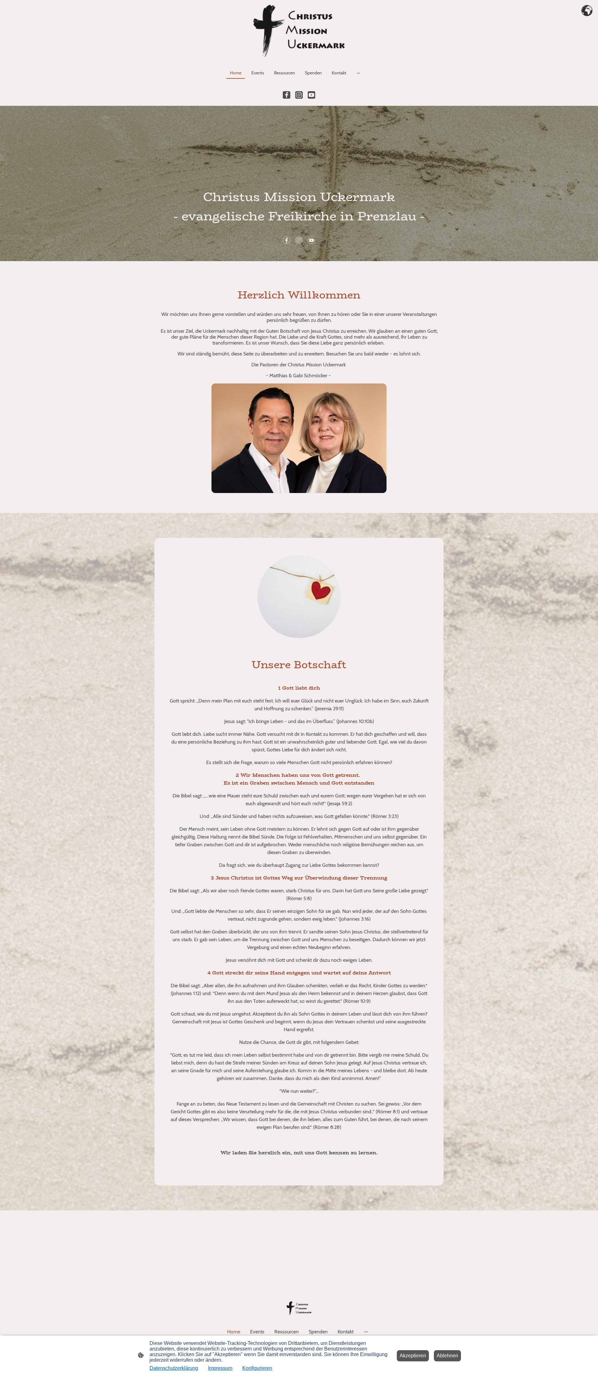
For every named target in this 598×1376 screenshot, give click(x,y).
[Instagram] (299, 95)
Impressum (220, 1368)
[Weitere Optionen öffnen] (358, 72)
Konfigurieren (257, 1368)
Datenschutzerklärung (174, 1368)
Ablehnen (447, 1355)
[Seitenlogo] (298, 31)
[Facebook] (286, 95)
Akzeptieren (413, 1355)
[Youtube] (311, 95)
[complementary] (587, 11)
